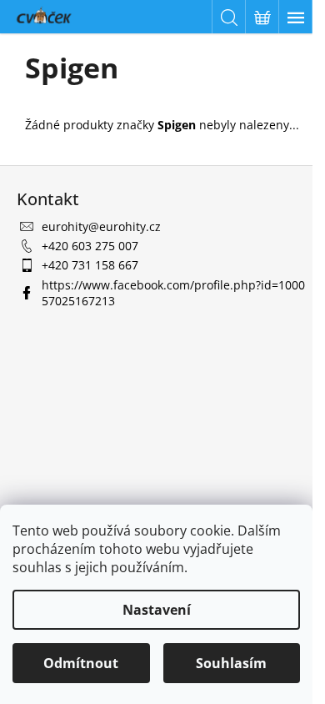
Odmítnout (80, 663)
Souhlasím (231, 663)
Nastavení (156, 610)
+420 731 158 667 (90, 265)
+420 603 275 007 (90, 246)
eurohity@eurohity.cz (101, 226)
